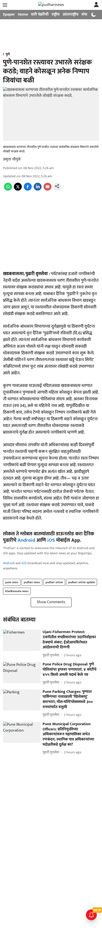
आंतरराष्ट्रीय (70, 14)
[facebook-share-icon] (28, 189)
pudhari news (32, 582)
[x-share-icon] (18, 189)
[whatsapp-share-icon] (8, 189)
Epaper (9, 14)
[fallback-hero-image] (22, 640)
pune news (11, 582)
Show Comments (51, 602)
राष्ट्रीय (55, 14)
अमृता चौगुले (12, 159)
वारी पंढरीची (40, 14)
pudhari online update (81, 582)
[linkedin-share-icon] (38, 189)
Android (26, 540)
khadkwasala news (16, 591)
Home (23, 14)
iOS (51, 540)
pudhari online (54, 582)
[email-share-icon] (47, 189)
